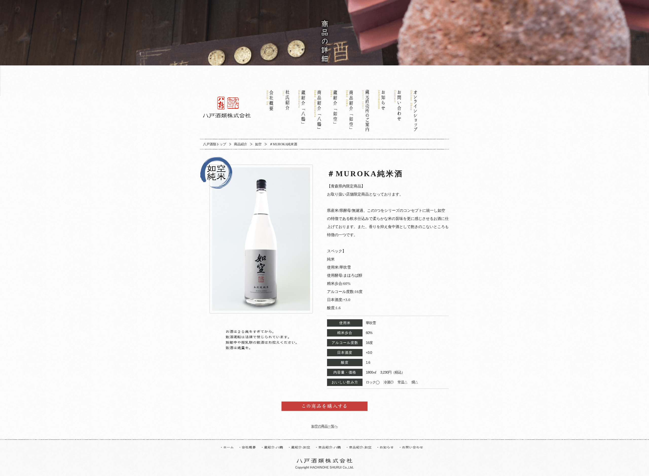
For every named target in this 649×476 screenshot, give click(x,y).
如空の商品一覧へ (324, 426)
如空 (258, 144)
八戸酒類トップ (214, 144)
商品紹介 (240, 144)
